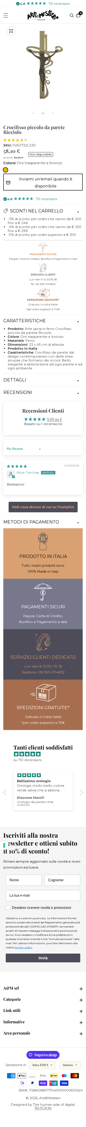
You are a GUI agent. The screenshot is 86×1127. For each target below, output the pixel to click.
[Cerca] (72, 15)
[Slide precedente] (33, 113)
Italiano (68, 1065)
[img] (17, 466)
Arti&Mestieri (49, 1098)
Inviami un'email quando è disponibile (45, 183)
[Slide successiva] (53, 113)
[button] (13, 140)
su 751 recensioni (27, 760)
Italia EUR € (40, 1065)
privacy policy (23, 947)
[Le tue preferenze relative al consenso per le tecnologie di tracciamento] (4, 845)
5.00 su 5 (54, 419)
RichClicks (43, 1107)
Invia (43, 958)
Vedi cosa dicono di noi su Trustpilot (43, 507)
